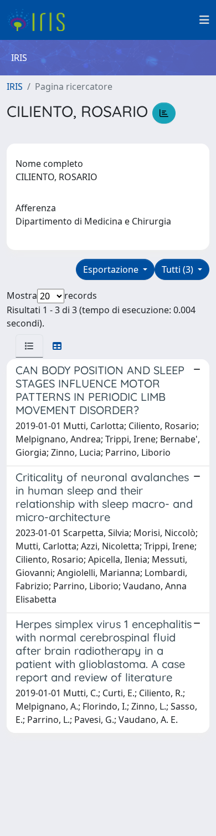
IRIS (15, 86)
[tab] (29, 346)
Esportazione (112, 269)
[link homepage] (40, 20)
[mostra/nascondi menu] (204, 20)
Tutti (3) (179, 269)
